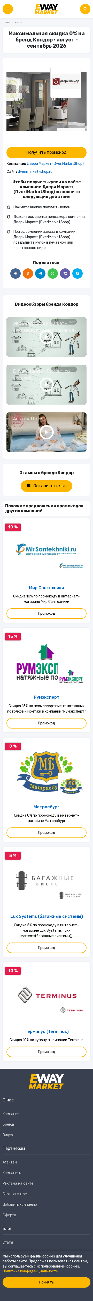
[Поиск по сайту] (85, 9)
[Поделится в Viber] (65, 273)
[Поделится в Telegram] (40, 273)
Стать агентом (15, 1194)
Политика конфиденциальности (30, 1271)
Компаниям (12, 1173)
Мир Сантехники (46, 587)
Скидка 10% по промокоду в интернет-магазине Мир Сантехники (46, 599)
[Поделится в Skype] (77, 273)
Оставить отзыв (50, 485)
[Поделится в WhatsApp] (53, 273)
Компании (11, 1114)
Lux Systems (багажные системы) (46, 916)
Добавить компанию (20, 1204)
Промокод (46, 613)
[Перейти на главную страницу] (46, 9)
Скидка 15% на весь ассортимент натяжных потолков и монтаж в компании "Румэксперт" (46, 709)
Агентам (10, 1162)
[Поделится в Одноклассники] (28, 273)
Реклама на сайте (18, 1183)
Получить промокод (46, 152)
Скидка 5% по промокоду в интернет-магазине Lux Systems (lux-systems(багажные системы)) (46, 930)
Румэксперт (46, 697)
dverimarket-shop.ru (35, 171)
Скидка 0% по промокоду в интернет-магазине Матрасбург (46, 818)
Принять (46, 1282)
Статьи (8, 1242)
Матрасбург (46, 806)
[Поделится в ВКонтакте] (15, 273)
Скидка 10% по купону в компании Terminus (46, 1040)
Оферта (9, 1215)
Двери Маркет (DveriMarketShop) (55, 163)
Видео (8, 1135)
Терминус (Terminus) (47, 1031)
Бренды (6, 22)
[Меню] (8, 9)
